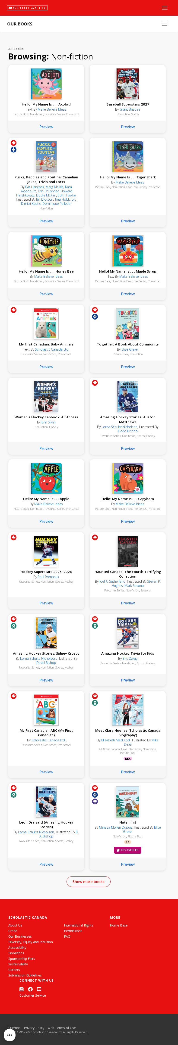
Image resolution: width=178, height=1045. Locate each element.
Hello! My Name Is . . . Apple (46, 498)
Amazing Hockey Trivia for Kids (127, 653)
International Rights (78, 925)
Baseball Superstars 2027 (127, 104)
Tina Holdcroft (65, 199)
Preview (46, 126)
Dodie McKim (46, 195)
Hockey (53, 427)
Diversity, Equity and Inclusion (30, 942)
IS (127, 842)
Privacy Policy (34, 1028)
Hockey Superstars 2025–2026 (46, 571)
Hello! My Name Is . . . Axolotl (46, 104)
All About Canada (109, 749)
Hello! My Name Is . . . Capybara (128, 498)
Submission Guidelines (25, 975)
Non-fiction (36, 114)
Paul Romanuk (48, 577)
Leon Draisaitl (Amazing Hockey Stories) (46, 824)
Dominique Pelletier (57, 203)
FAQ (67, 936)
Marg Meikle (55, 187)
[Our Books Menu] (164, 23)
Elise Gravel (129, 349)
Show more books (89, 881)
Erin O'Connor (48, 191)
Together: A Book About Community (128, 344)
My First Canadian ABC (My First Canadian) (46, 732)
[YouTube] (39, 989)
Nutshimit (127, 822)
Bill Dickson (44, 199)
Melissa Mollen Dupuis (115, 827)
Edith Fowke (67, 195)
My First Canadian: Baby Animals (46, 344)
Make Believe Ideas (52, 109)
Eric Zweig (130, 658)
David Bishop (128, 431)
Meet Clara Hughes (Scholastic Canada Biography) (127, 732)
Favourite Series (55, 114)
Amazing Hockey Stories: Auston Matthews (128, 419)
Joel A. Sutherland (112, 581)
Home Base (119, 925)
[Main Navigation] (165, 7)
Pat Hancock (34, 187)
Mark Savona (134, 585)
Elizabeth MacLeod (115, 740)
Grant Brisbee (130, 109)
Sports (135, 114)
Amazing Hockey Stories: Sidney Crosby (46, 653)
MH (128, 758)
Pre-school (72, 114)
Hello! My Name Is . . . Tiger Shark (128, 177)
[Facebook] (30, 989)
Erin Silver (48, 422)
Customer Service (32, 995)
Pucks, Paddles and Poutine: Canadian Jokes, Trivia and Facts (46, 179)
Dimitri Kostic (31, 203)
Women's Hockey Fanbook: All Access (46, 417)
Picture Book (102, 187)
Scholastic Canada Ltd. (52, 349)
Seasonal (145, 590)
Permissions (73, 931)
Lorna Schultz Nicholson (119, 427)
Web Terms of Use (62, 1028)
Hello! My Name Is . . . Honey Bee (46, 271)
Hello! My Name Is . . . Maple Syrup (127, 271)
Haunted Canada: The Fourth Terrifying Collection (128, 573)
